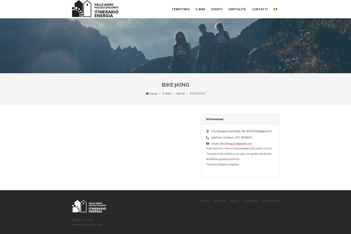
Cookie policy (250, 200)
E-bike (200, 9)
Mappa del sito (271, 200)
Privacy (235, 200)
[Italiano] (275, 9)
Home (153, 93)
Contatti (260, 9)
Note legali (220, 200)
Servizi (180, 93)
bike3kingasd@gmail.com (235, 143)
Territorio (181, 9)
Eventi (216, 9)
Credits (205, 200)
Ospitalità (237, 9)
